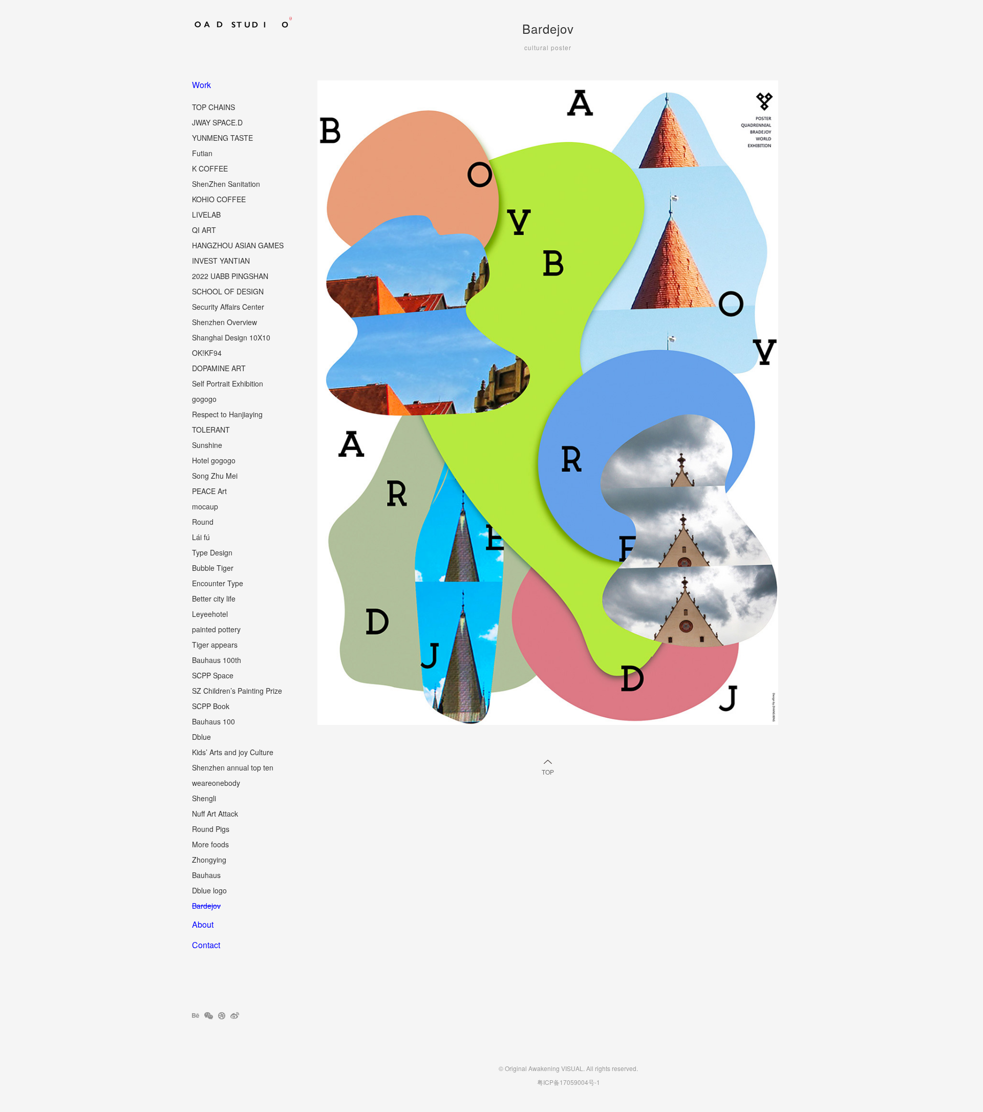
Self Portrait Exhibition (227, 383)
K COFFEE (210, 168)
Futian (202, 153)
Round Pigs (210, 829)
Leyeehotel (210, 614)
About (202, 924)
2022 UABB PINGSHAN (230, 276)
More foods (210, 844)
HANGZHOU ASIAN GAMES (238, 245)
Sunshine (207, 445)
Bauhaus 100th (216, 660)
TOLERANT (211, 429)
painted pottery (216, 629)
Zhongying (209, 859)
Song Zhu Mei (215, 476)
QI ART (204, 230)
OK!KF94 (207, 353)
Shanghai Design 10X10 (231, 337)
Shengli (204, 798)
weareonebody (216, 783)
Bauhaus (206, 875)
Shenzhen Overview (224, 322)
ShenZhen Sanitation (226, 184)
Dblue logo (209, 890)
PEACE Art (209, 491)
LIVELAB (206, 214)
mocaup (205, 506)
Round (202, 522)
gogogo (204, 399)
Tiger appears (215, 644)
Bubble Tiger (212, 568)
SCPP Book (210, 706)
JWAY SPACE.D (217, 122)
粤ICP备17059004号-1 (568, 1082)
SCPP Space (212, 675)
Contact (206, 945)
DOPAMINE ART (219, 368)
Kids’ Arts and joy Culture (232, 752)
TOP (548, 771)
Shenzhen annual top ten (232, 767)
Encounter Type (217, 583)
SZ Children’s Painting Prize (237, 691)
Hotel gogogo (214, 460)
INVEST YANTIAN (221, 260)
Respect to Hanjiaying (227, 414)
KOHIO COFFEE (219, 199)
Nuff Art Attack (215, 813)
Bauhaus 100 (213, 721)
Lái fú (201, 537)
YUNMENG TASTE (222, 138)
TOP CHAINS (213, 107)
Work (201, 85)
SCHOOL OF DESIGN (228, 291)
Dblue (201, 737)
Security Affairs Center (228, 307)
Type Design (212, 552)
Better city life (214, 598)
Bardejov (206, 906)
